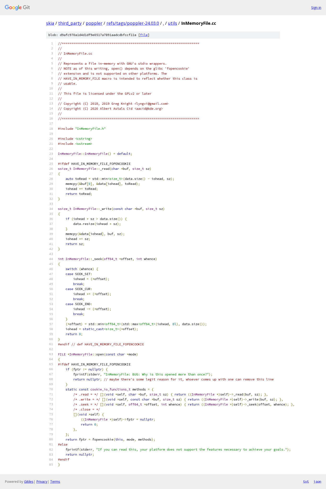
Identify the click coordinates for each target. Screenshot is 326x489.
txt (306, 481)
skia (50, 23)
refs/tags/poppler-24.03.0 (132, 23)
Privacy (41, 481)
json (317, 481)
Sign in (316, 7)
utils (172, 23)
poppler (94, 23)
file (144, 35)
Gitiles (28, 481)
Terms (55, 481)
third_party (70, 23)
